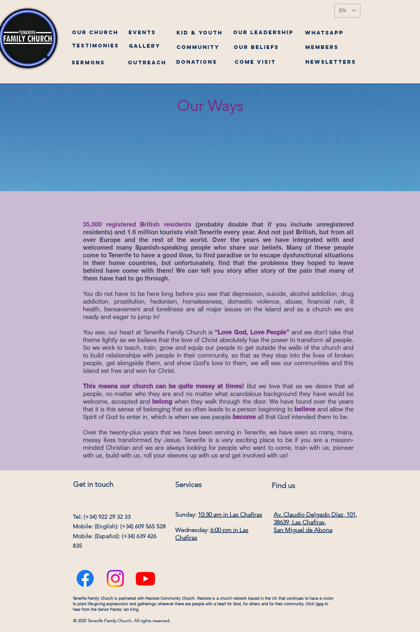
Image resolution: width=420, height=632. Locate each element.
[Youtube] (145, 576)
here (319, 603)
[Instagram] (115, 576)
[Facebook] (85, 576)
